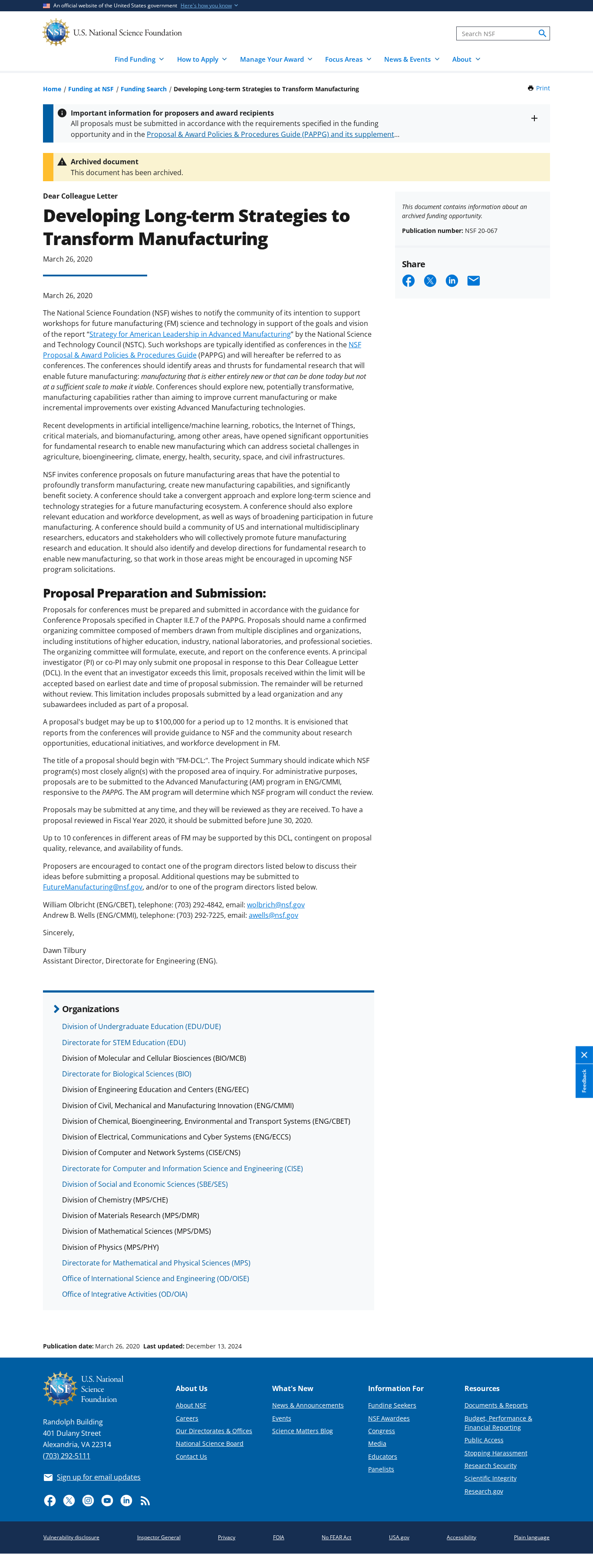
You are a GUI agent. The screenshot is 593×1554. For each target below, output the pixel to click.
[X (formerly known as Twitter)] (69, 1501)
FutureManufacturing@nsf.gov (92, 887)
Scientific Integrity (491, 1478)
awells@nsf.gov (273, 915)
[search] (542, 33)
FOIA (278, 1537)
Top (574, 1313)
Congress (381, 1431)
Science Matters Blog (302, 1431)
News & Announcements (308, 1405)
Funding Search (144, 89)
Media (377, 1443)
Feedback (584, 1081)
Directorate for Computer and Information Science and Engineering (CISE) (182, 1168)
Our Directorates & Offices (214, 1431)
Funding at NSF (91, 89)
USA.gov (399, 1537)
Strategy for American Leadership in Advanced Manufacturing (190, 334)
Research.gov (484, 1491)
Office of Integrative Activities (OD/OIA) (125, 1294)
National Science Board (210, 1443)
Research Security (491, 1465)
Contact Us (191, 1456)
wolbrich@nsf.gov (276, 905)
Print (543, 88)
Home (52, 89)
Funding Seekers (392, 1405)
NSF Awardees (389, 1418)
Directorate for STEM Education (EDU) (124, 1042)
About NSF (191, 1405)
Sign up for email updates (99, 1477)
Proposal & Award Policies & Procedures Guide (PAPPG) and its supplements (272, 134)
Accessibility (461, 1537)
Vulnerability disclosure (71, 1537)
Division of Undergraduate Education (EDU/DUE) (141, 1026)
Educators (382, 1456)
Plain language (532, 1537)
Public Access (484, 1440)
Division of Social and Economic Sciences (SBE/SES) (145, 1184)
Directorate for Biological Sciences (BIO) (126, 1074)
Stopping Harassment (496, 1453)
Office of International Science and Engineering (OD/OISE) (155, 1278)
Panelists (381, 1469)
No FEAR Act (336, 1537)
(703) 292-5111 (66, 1456)
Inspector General (159, 1537)
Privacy (226, 1537)
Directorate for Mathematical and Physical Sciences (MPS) (156, 1263)
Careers (187, 1418)
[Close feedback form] (584, 1055)
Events (281, 1418)
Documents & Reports (496, 1405)
